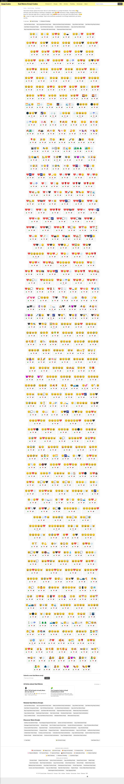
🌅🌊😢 (29, 104)
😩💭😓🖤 (33, 552)
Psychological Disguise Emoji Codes (47, 722)
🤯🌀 (32, 640)
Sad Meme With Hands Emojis (48, 29)
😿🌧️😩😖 (45, 613)
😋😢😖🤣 (30, 385)
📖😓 (74, 297)
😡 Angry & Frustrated (67, 750)
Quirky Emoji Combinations (56, 760)
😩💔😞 (51, 86)
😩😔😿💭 (33, 561)
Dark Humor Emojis (54, 713)
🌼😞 (83, 122)
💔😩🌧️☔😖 (63, 280)
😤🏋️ (34, 543)
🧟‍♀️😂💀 (83, 657)
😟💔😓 (30, 482)
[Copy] (36, 37)
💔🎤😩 (69, 192)
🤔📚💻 (41, 631)
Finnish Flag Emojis (77, 765)
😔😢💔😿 (31, 42)
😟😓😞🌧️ (81, 482)
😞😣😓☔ (45, 473)
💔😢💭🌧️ (31, 280)
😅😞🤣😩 (93, 341)
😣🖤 (75, 534)
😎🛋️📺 (74, 385)
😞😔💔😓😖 (70, 464)
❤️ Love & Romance (36, 750)
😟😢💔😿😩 (45, 490)
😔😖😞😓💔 (55, 420)
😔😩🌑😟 (77, 429)
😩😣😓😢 (32, 578)
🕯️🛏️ (52, 306)
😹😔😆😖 (79, 605)
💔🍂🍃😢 (34, 192)
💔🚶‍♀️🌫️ (62, 288)
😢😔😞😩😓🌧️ (72, 508)
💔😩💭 (29, 288)
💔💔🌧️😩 (92, 201)
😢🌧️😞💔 (33, 499)
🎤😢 (71, 139)
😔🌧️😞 (45, 34)
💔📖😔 (33, 236)
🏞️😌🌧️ (89, 148)
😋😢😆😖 (93, 376)
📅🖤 (55, 297)
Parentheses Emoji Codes (89, 765)
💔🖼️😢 (76, 245)
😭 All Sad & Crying (60, 740)
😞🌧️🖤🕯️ (77, 455)
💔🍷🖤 (47, 192)
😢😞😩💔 (79, 78)
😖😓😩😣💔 (75, 438)
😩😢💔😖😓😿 (34, 570)
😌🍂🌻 (54, 385)
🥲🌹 (80, 640)
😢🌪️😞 (70, 499)
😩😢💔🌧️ (90, 561)
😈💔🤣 (30, 376)
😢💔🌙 (92, 499)
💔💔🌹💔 (55, 209)
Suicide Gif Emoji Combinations (75, 725)
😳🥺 (72, 596)
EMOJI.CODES (4, 1)
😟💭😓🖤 (42, 482)
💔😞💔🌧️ (77, 253)
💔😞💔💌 (34, 262)
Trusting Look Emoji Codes (45, 732)
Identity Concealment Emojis (31, 722)
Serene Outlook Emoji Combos (92, 732)
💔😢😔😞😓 (47, 280)
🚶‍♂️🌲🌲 (43, 622)
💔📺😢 (66, 236)
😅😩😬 (46, 350)
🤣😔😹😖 (53, 631)
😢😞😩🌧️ (66, 78)
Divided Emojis (44, 725)
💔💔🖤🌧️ (31, 227)
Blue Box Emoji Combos (63, 767)
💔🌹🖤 (76, 183)
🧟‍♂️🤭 (37, 666)
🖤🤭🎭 (32, 324)
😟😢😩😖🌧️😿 (80, 490)
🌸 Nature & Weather (33, 753)
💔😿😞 (40, 288)
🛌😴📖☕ (77, 622)
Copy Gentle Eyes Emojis (77, 732)
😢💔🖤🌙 (44, 508)
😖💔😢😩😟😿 (47, 438)
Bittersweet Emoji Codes (73, 715)
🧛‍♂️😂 (61, 657)
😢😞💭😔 (71, 517)
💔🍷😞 (58, 192)
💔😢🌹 (29, 271)
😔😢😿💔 (92, 42)
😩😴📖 (58, 578)
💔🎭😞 (80, 192)
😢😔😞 (44, 69)
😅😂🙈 (53, 341)
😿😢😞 (63, 95)
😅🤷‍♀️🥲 (30, 359)
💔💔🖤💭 (45, 227)
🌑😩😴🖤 (31, 113)
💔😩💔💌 (92, 280)
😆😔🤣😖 (92, 359)
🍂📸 (40, 130)
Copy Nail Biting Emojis (69, 760)
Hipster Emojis (74, 767)
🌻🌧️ (53, 122)
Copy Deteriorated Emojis (80, 722)
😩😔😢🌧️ (91, 552)
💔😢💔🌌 (52, 271)
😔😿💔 (45, 51)
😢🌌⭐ (95, 490)
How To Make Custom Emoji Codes (58, 725)
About (86, 4)
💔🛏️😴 (73, 288)
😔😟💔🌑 (33, 429)
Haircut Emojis (80, 762)
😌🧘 (64, 385)
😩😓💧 (67, 552)
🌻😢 (73, 122)
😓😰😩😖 (31, 403)
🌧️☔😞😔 (31, 122)
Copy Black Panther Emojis (50, 765)
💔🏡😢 (30, 201)
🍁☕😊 (94, 122)
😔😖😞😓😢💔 (73, 420)
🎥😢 (81, 139)
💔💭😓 (72, 227)
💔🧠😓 (84, 288)
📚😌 (84, 297)
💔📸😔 (55, 236)
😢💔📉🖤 (30, 508)
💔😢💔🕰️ (93, 271)
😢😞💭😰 (85, 517)
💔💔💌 (81, 209)
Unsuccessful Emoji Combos (30, 727)
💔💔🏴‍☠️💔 (68, 209)
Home (25, 8)
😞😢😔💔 (57, 60)
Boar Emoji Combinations (46, 762)
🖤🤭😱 (43, 324)
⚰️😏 (76, 666)
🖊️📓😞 (40, 315)
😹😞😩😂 (93, 605)
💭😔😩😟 (43, 297)
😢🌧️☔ (70, 60)
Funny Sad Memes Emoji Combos (45, 715)
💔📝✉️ (44, 236)
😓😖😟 (69, 394)
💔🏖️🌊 (91, 192)
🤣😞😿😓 (67, 631)
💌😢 (66, 165)
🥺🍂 (73, 649)
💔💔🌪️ (29, 209)
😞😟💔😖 (31, 473)
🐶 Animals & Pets (78, 750)
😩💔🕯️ (75, 543)
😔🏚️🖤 (94, 403)
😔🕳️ (66, 34)
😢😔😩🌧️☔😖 (41, 517)
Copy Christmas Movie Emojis (91, 725)
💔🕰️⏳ (77, 236)
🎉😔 (42, 139)
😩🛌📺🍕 (82, 578)
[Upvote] (31, 37)
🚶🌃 (91, 613)
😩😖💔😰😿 (48, 561)
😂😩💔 (78, 324)
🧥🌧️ (47, 666)
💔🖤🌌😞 (89, 236)
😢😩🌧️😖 (73, 526)
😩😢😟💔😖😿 (73, 570)
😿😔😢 (52, 95)
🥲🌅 (71, 640)
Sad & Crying (31, 8)
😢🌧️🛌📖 (46, 499)
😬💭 (31, 587)
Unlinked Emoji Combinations (69, 727)
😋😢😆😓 (79, 376)
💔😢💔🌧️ (66, 271)
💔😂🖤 (87, 245)
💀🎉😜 (92, 157)
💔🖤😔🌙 (63, 245)
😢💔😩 (81, 60)
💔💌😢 (52, 201)
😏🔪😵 (95, 385)
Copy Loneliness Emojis (29, 715)
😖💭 (62, 438)
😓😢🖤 (94, 394)
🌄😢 (85, 95)
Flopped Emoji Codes (54, 730)
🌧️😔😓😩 (64, 113)
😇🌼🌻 (81, 368)
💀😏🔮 (45, 165)
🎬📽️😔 (35, 148)
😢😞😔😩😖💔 (37, 526)
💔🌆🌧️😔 (89, 165)
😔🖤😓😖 (77, 411)
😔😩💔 (34, 51)
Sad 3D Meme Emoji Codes (46, 26)
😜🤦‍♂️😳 (45, 455)
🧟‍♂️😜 (93, 657)
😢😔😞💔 (56, 69)
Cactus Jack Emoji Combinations (36, 767)
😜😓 (41, 447)
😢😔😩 (69, 69)
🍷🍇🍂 (83, 130)
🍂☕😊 (51, 130)
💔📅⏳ (94, 227)
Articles (66, 4)
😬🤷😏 (41, 587)
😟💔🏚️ (94, 473)
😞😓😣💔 (55, 464)
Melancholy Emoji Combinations (80, 710)
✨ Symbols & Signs (73, 755)
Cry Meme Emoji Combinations (62, 26)
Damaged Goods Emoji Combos (31, 725)
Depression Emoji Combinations (80, 713)
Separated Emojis (43, 727)
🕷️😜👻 (93, 306)
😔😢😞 (55, 42)
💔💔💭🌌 (48, 218)
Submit (47, 678)
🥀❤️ (51, 640)
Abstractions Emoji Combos (80, 735)
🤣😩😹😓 (81, 631)
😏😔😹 (30, 394)
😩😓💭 (78, 552)
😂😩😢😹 (91, 324)
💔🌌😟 (41, 174)
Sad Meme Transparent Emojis (31, 26)
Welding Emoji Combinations (35, 765)
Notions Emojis (27, 735)
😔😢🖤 (44, 42)
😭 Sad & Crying (34, 21)
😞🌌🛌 (65, 455)
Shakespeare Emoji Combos (64, 765)
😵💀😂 (43, 605)
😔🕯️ (54, 411)
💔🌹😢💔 (89, 183)
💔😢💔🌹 (79, 271)
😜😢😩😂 (66, 447)
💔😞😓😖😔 (63, 262)
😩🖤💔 (56, 552)
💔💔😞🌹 (59, 227)
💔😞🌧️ (65, 253)
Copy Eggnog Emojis (71, 770)
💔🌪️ (44, 183)
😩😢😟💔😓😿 (54, 570)
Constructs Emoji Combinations (51, 735)
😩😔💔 (62, 86)
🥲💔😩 (29, 649)
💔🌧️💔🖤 (64, 174)
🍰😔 (72, 130)
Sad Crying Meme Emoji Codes (44, 24)
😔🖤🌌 (65, 411)
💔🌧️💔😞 (78, 174)
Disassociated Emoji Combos (31, 730)
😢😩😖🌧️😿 (88, 526)
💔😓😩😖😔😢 (36, 253)
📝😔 (94, 297)
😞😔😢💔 (30, 60)
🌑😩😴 (94, 104)
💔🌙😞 (52, 174)
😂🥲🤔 (44, 332)
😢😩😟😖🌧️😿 (37, 534)
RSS (87, 773)
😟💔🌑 (83, 473)
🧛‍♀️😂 (51, 657)
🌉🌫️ (59, 104)
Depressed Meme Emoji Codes (64, 29)
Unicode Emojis (33, 760)
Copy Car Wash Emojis (51, 767)
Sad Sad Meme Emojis (29, 24)
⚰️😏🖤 (86, 666)
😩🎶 (53, 543)
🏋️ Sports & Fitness (54, 753)
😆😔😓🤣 (64, 359)
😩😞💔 (73, 86)
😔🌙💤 (53, 403)
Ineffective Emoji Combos (94, 730)
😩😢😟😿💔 (91, 570)
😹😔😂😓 (65, 605)
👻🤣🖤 (57, 157)
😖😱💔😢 (90, 438)
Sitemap (83, 773)
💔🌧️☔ (34, 183)
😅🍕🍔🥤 (31, 341)
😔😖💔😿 (91, 411)
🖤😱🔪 (84, 315)
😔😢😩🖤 (78, 42)
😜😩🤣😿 (32, 455)
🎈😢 (33, 139)
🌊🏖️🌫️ (70, 104)
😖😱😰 (31, 447)
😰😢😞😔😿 (69, 587)
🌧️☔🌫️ (94, 113)
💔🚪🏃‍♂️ (51, 288)
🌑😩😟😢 (82, 104)
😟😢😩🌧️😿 (62, 490)
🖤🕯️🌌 (51, 315)
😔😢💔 (90, 34)
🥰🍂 (61, 640)
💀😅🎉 (34, 165)
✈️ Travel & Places (44, 753)
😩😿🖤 (70, 578)
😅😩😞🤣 (33, 350)
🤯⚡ (42, 640)
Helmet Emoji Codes (90, 762)
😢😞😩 (54, 78)
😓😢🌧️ (34, 34)
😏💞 (85, 385)
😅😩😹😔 (58, 350)
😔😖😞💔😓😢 (37, 420)
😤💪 (44, 543)
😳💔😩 (40, 596)
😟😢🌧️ (94, 482)
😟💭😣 (55, 482)
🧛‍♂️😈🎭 (72, 657)
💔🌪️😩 (54, 183)
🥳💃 (39, 649)
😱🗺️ (93, 587)
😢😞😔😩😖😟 (56, 526)
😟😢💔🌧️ (30, 490)
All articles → (97, 684)
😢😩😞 (40, 86)
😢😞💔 (29, 78)
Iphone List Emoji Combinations (65, 722)
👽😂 (67, 157)
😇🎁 (91, 368)
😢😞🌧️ (94, 69)
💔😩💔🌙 (78, 280)
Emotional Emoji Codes (66, 713)
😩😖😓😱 (63, 561)
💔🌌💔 (30, 174)
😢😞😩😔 (93, 78)
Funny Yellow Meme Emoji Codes (87, 767)
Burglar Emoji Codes (43, 760)
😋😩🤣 (43, 385)
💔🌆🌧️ (76, 165)
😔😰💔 (32, 438)
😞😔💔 (67, 51)
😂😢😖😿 (66, 324)
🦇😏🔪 (95, 649)
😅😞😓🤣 (79, 341)
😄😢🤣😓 (92, 332)
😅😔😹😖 (65, 341)
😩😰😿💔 (46, 578)
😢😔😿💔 (81, 69)
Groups (55, 4)
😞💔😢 (56, 51)
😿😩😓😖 (59, 613)
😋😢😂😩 (65, 376)
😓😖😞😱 (56, 394)
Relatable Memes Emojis (60, 715)
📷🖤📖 (31, 306)
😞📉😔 (32, 464)
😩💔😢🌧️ (87, 543)
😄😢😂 (80, 332)
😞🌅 (55, 455)
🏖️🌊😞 (67, 148)
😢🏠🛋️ (81, 499)
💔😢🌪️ (91, 262)
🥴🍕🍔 (49, 649)
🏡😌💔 (46, 157)
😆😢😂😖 (57, 368)
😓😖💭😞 (42, 394)
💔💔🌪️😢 (41, 209)
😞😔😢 (90, 51)
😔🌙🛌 (64, 403)
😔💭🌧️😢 (33, 411)
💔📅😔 (83, 227)
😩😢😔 (30, 95)
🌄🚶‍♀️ (94, 95)
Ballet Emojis (91, 760)
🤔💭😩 (30, 631)
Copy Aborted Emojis (83, 727)
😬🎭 (93, 578)
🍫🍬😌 (62, 130)
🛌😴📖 (65, 622)
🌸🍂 (43, 122)
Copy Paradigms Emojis (66, 735)
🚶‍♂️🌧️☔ (32, 622)
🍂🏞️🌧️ (30, 130)
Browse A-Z (48, 4)
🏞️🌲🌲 (78, 148)
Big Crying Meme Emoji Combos (31, 29)
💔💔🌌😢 (78, 201)
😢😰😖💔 (53, 534)
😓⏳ (42, 403)
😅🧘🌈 (41, 359)
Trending (72, 4)
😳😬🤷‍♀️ (62, 596)
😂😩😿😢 (31, 332)
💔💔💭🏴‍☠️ (75, 218)
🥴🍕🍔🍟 (62, 649)
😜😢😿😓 (80, 447)
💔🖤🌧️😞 (38, 245)
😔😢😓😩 (63, 429)
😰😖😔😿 (53, 587)
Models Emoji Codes (37, 735)
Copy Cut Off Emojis (81, 730)
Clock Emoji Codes (33, 762)
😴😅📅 (94, 596)
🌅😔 (49, 104)
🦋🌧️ (42, 657)
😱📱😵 (83, 587)
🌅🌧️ (40, 104)
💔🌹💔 (65, 183)
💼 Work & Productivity (66, 753)
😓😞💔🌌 (81, 394)
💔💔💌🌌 (93, 209)
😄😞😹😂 (67, 332)
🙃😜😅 (81, 613)
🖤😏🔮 (73, 315)
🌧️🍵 (53, 113)
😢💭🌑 (56, 508)
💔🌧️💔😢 (92, 174)
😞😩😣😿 (59, 473)
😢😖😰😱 (57, 517)
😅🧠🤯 (52, 359)
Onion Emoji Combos (70, 762)
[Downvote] (34, 37)
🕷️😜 (82, 306)
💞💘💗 (31, 297)
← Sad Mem (27, 740)
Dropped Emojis (43, 730)
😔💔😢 (56, 34)
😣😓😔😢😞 (88, 534)
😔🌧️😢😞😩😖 (79, 403)
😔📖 (45, 411)
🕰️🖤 (62, 306)
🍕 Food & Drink (88, 750)
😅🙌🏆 (81, 350)
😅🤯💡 (92, 350)
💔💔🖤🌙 (89, 218)
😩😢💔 (95, 86)
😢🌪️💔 (59, 499)
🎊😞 (52, 139)
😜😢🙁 (93, 447)
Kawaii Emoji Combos (82, 760)
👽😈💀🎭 (79, 157)
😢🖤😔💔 (93, 60)
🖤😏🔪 (62, 315)
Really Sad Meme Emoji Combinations (62, 24)
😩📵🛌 (45, 552)
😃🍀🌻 (55, 332)
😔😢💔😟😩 (48, 429)
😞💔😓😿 (91, 455)
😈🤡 (40, 376)
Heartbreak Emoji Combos (42, 713)
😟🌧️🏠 (72, 473)
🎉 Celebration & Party (79, 753)
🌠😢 (43, 113)
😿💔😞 (41, 95)
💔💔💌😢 (34, 218)
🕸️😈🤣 (29, 315)
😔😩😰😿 (90, 429)
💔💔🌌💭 (64, 201)
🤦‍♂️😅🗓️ (94, 631)
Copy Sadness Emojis (29, 713)
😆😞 (32, 368)
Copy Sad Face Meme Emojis (78, 26)
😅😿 (70, 350)
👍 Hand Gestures (50, 755)
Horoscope (79, 4)
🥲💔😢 (91, 640)
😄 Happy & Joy (47, 750)
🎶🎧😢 (56, 148)
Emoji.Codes (43, 773)
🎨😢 (91, 139)
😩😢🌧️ (84, 86)
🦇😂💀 (84, 649)
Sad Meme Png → (95, 740)
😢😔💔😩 (31, 69)
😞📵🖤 (43, 464)
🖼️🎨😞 (54, 324)
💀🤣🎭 (56, 165)
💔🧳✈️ (95, 288)
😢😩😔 (29, 86)
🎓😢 (62, 139)
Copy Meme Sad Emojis (78, 24)
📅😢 (64, 297)
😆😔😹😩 (78, 359)
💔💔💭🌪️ (62, 218)
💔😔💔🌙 (52, 253)
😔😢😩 (66, 42)
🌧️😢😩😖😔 (80, 113)
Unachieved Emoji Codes (55, 727)
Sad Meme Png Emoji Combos (92, 24)
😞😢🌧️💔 (44, 60)
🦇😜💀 (31, 657)
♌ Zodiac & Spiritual (91, 753)
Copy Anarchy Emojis (58, 762)
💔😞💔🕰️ (48, 262)
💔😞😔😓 (78, 262)
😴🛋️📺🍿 (31, 605)
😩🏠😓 (64, 543)
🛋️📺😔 (54, 622)
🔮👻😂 (42, 306)
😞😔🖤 (78, 51)
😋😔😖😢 (51, 376)
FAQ (61, 4)
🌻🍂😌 (63, 122)
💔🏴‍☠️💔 (41, 201)
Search (120, 3)
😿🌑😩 (33, 613)
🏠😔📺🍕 (33, 157)
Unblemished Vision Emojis (30, 732)
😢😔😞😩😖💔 (91, 508)
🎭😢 (45, 148)
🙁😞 (71, 613)
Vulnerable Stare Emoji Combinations (61, 732)
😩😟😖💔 (77, 561)
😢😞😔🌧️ (41, 78)
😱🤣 (29, 596)
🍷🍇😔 (94, 130)
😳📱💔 (51, 596)
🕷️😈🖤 (72, 306)
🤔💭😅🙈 (91, 622)
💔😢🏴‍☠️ (40, 271)
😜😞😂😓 (53, 447)
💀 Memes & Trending (45, 21)
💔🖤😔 (51, 245)
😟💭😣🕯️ (67, 482)
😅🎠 (42, 341)
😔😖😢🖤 (89, 420)
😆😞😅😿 (44, 368)
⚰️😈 (66, 666)
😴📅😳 (83, 596)
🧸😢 (56, 666)
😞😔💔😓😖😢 (88, 464)
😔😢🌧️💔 (77, 34)
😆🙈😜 (70, 368)
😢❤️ (65, 534)
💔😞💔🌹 (90, 253)
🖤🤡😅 (95, 315)
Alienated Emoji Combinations (67, 730)
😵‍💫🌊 (53, 605)
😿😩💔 (74, 95)
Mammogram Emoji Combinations (56, 770)
